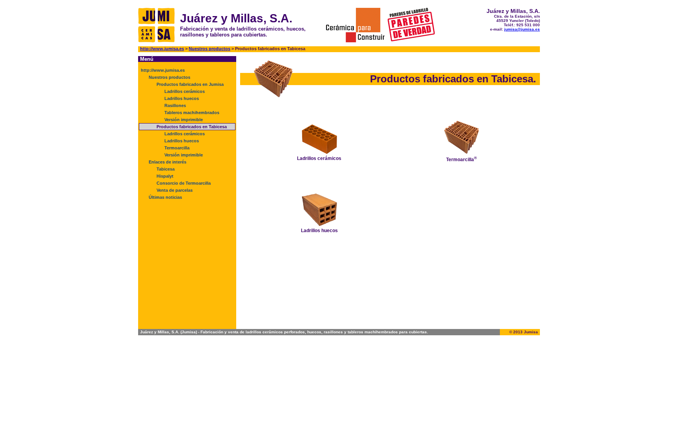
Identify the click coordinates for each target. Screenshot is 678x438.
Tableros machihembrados (191, 112)
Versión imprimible (183, 119)
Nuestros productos (209, 48)
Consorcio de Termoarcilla (184, 183)
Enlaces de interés (167, 162)
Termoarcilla (177, 147)
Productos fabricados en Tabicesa (192, 126)
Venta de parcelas (175, 190)
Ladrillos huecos (181, 98)
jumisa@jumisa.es (522, 29)
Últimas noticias (165, 197)
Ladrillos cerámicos (184, 91)
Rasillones (175, 105)
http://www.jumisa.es (162, 48)
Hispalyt (165, 176)
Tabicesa (166, 169)
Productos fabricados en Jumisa (190, 84)
